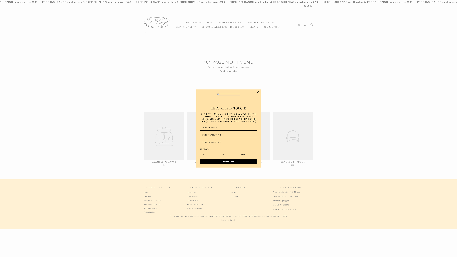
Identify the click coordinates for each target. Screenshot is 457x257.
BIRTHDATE (204, 149)
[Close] (258, 92)
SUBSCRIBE (228, 161)
